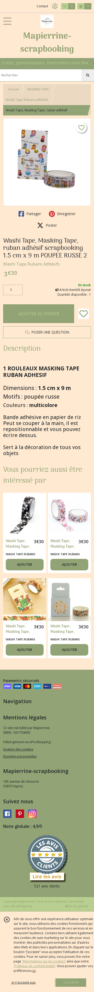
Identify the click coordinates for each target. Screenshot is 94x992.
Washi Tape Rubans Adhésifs (31, 264)
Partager (33, 213)
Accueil (13, 89)
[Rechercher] (87, 75)
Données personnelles (20, 756)
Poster (51, 225)
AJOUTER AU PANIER (38, 314)
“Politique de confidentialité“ (34, 966)
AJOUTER (24, 564)
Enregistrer (65, 213)
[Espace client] (55, 6)
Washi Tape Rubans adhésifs (27, 100)
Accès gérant (78, 906)
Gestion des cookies (18, 749)
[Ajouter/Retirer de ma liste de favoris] (83, 313)
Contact (42, 6)
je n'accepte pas (23, 982)
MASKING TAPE (38, 89)
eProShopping (21, 906)
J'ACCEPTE (71, 982)
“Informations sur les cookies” (44, 961)
